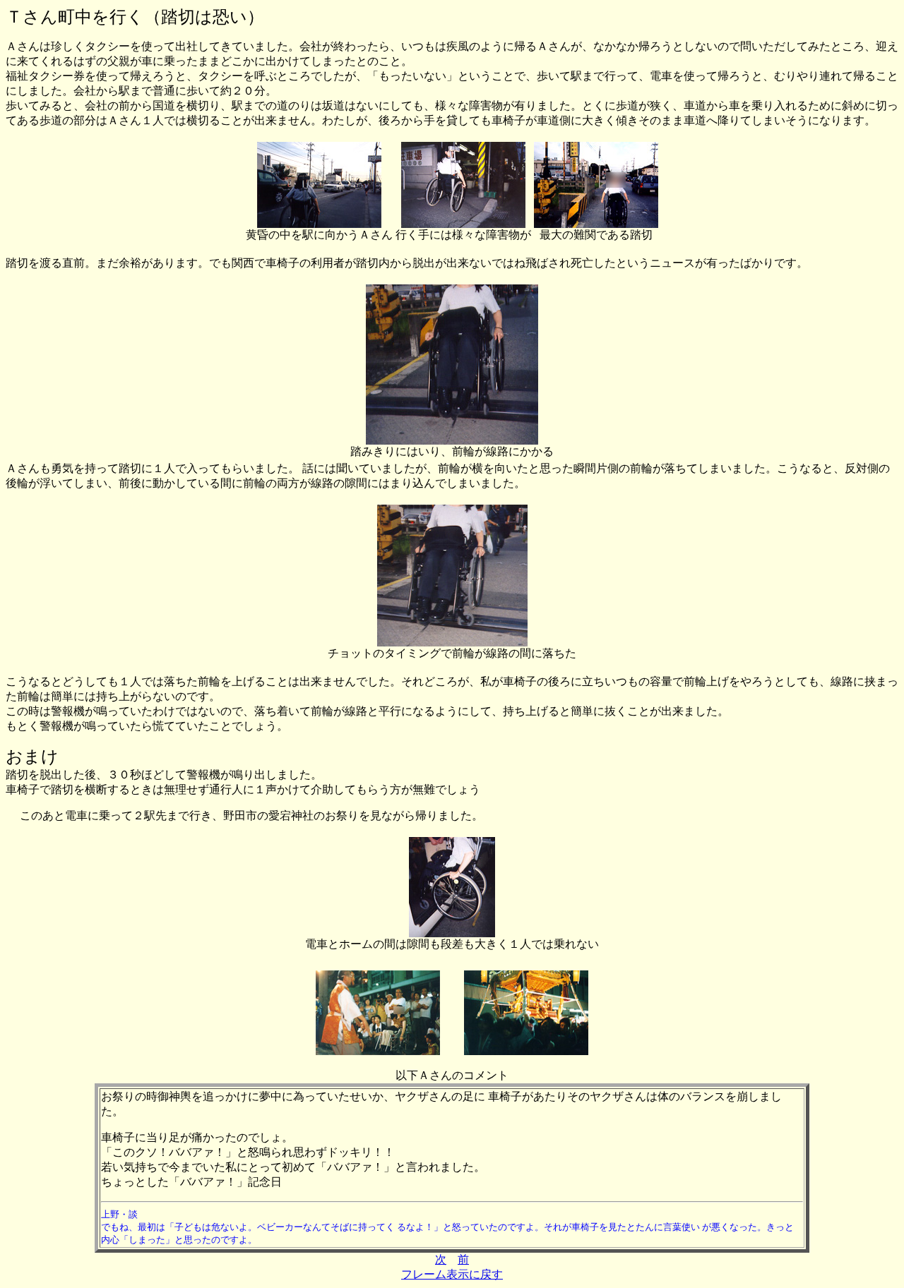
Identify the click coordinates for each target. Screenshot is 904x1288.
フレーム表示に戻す (452, 1274)
